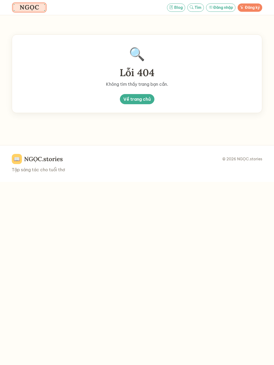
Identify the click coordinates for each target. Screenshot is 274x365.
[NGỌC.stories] (29, 7)
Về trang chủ (137, 99)
